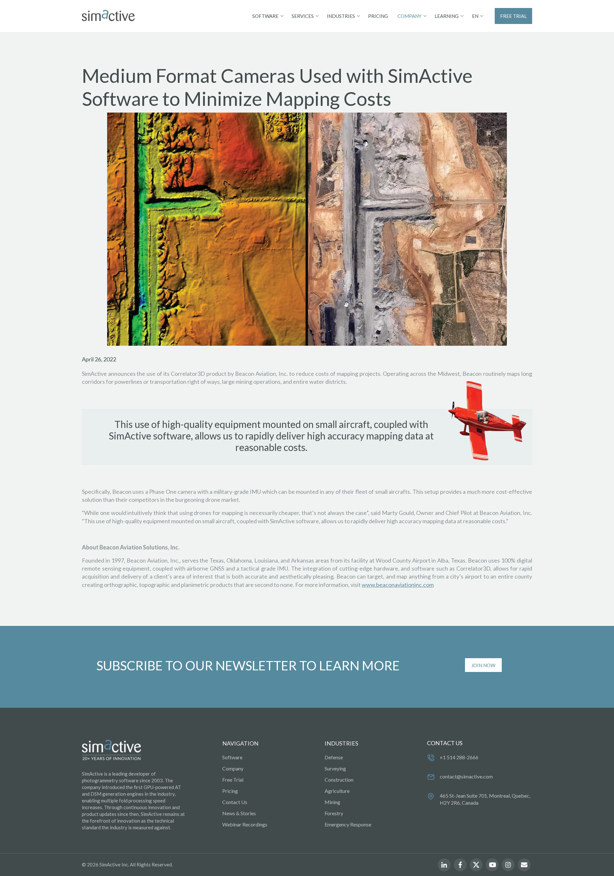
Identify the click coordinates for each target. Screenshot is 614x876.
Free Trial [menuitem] (232, 780)
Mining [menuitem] (332, 802)
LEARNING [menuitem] (447, 16)
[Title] (108, 16)
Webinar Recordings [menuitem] (244, 824)
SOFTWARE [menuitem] (265, 16)
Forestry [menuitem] (334, 813)
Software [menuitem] (232, 757)
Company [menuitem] (232, 768)
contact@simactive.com (466, 776)
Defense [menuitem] (334, 757)
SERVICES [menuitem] (303, 16)
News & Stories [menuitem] (239, 813)
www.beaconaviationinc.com (398, 584)
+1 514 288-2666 (459, 757)
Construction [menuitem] (339, 780)
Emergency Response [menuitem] (348, 824)
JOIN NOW (483, 665)
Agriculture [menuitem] (337, 791)
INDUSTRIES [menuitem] (341, 16)
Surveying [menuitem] (335, 768)
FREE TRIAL (513, 16)
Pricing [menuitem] (230, 791)
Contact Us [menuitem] (234, 802)
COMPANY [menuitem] (409, 16)
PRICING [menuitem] (378, 16)
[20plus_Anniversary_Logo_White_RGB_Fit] (111, 750)
